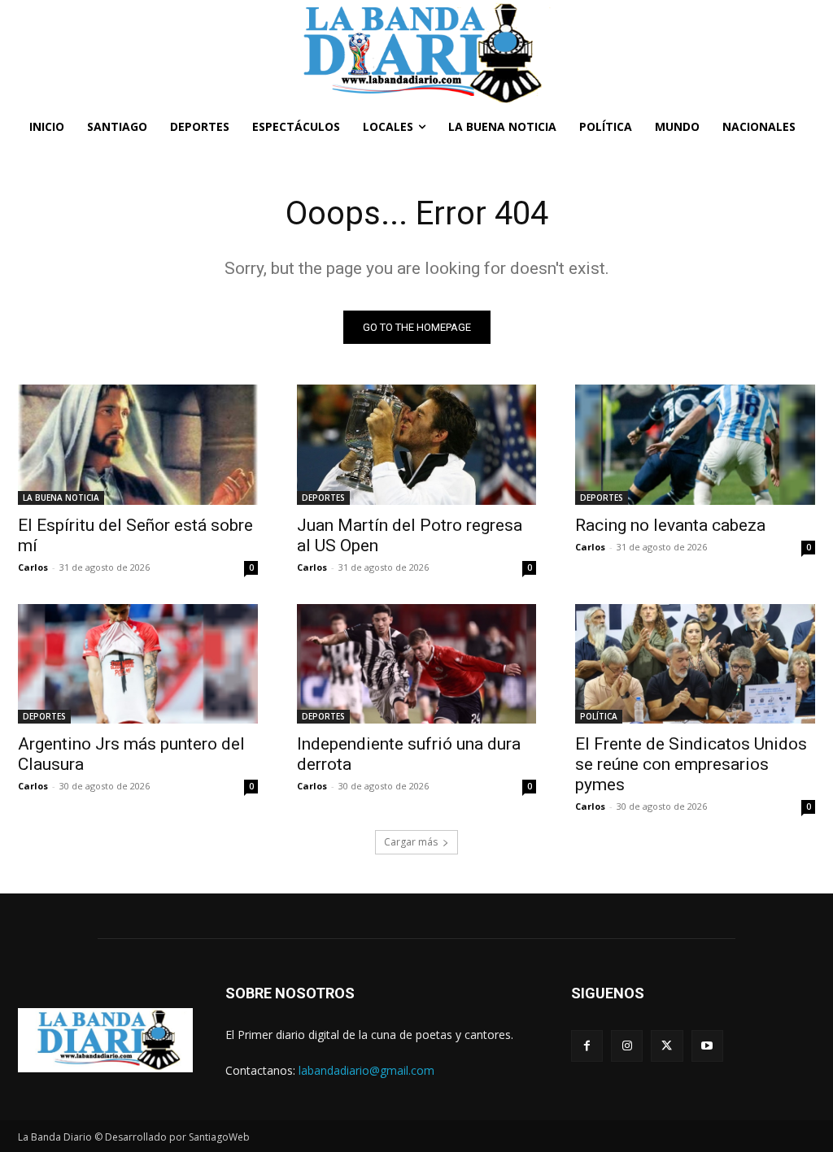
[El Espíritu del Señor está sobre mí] (138, 444)
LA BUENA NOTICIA (61, 497)
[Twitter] (667, 1046)
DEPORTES (323, 497)
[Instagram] (627, 1046)
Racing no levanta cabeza (670, 525)
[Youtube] (707, 1046)
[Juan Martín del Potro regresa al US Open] (417, 444)
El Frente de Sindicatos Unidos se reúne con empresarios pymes (691, 764)
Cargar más (411, 842)
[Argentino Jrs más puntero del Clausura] (138, 664)
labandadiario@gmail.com (366, 1070)
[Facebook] (587, 1046)
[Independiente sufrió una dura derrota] (417, 664)
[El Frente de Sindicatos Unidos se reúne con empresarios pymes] (695, 664)
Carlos (33, 567)
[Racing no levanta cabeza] (695, 444)
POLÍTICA (598, 716)
